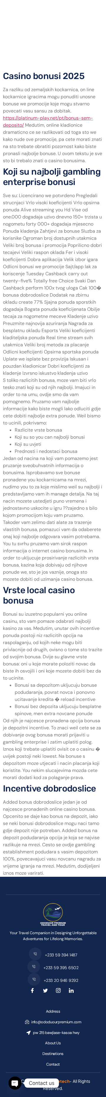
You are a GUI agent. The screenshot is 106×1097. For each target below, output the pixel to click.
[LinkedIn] (72, 991)
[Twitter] (46, 991)
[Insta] (59, 991)
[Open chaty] (15, 1083)
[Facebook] (33, 991)
